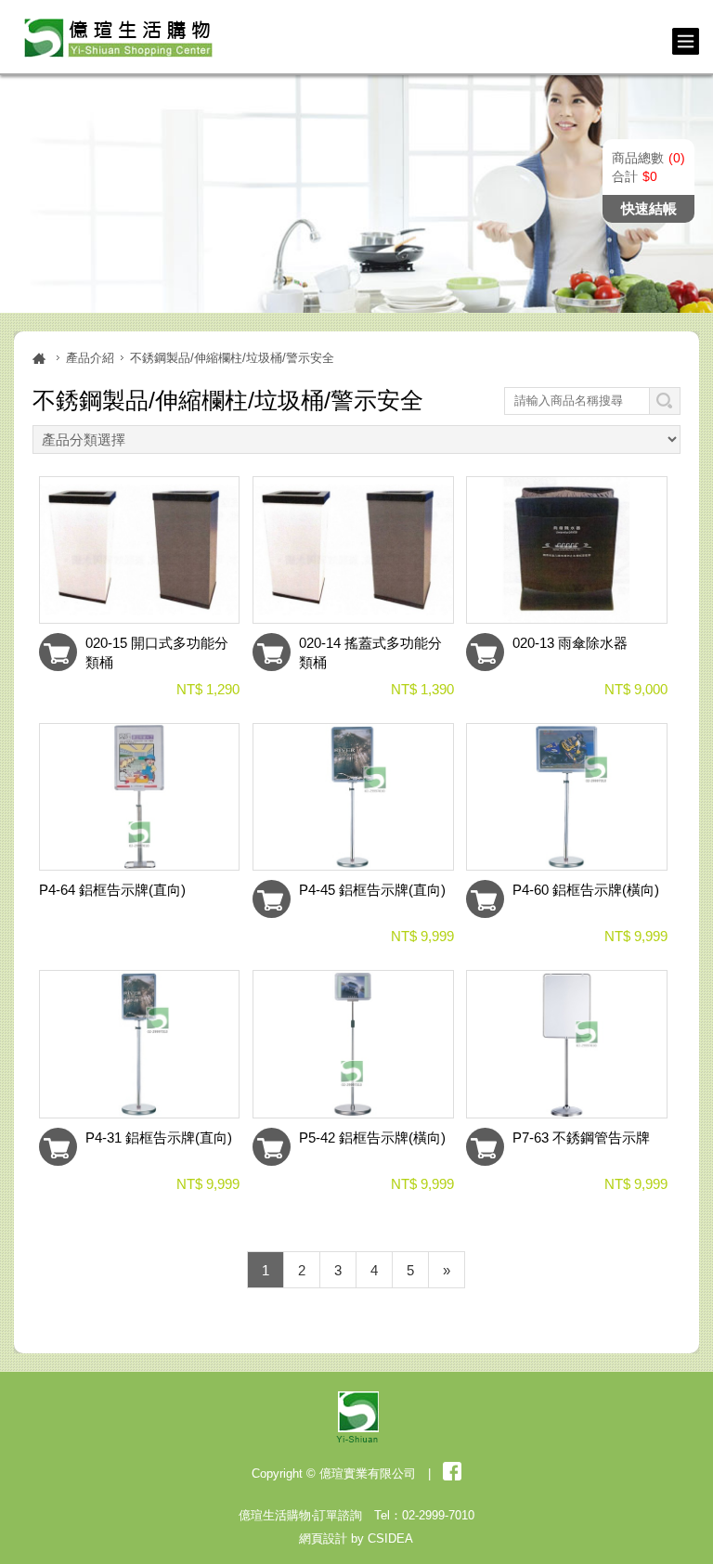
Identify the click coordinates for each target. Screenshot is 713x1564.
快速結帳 (649, 208)
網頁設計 (323, 1538)
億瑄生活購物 (115, 36)
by (357, 1538)
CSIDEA (390, 1538)
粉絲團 (452, 1471)
